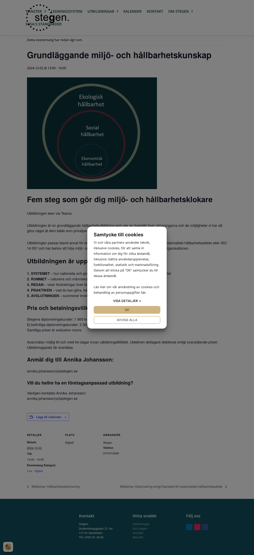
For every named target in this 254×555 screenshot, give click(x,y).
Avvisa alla (127, 320)
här (143, 292)
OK (127, 310)
